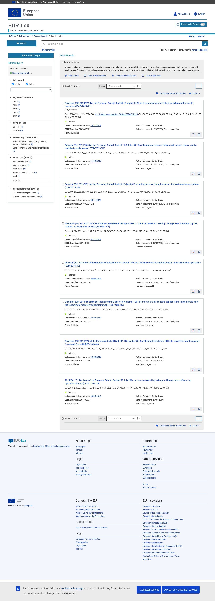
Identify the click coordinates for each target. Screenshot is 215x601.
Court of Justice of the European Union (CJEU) (163, 519)
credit (16, 176)
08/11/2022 (96, 200)
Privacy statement (84, 474)
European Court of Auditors (154, 526)
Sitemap (79, 453)
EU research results (151, 471)
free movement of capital (25, 172)
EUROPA (12, 36)
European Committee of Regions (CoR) (160, 536)
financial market (21, 165)
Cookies (79, 549)
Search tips (49, 50)
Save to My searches (96, 75)
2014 (16, 116)
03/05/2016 (96, 396)
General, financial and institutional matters (31, 149)
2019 (16, 105)
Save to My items (153, 75)
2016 (16, 109)
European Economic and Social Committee (161, 533)
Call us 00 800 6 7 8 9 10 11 (88, 506)
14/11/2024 (96, 125)
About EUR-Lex (149, 446)
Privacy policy (82, 542)
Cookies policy (82, 468)
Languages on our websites (88, 539)
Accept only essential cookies (180, 589)
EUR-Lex (18, 25)
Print (202, 36)
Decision (18, 130)
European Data (149, 464)
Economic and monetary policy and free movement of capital (29, 142)
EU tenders (147, 468)
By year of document (22, 97)
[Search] (205, 43)
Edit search (73, 75)
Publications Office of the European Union (51, 446)
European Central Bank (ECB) (155, 523)
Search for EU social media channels (92, 527)
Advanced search (40, 36)
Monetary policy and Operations (27, 196)
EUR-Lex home (24, 36)
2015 (16, 112)
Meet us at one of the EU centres (90, 516)
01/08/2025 (96, 161)
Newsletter (147, 450)
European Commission (153, 516)
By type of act (19, 123)
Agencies (147, 559)
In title (17, 84)
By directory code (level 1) (25, 137)
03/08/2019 (96, 278)
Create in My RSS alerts (125, 75)
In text (31, 84)
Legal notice (81, 464)
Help (193, 36)
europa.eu (28, 505)
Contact (79, 450)
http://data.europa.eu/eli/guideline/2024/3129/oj (116, 114)
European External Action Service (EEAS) (160, 529)
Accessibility (81, 471)
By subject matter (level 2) (25, 188)
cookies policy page (72, 588)
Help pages (81, 446)
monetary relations (22, 161)
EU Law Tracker (150, 487)
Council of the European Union (156, 513)
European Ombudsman (153, 542)
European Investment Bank (155, 539)
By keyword (18, 80)
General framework (20, 73)
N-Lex (145, 484)
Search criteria (71, 62)
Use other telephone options (88, 509)
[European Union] (16, 501)
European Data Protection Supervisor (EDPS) (162, 546)
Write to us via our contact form (89, 513)
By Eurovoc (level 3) (22, 157)
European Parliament (152, 506)
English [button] (201, 14)
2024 (16, 101)
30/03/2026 (96, 318)
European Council (150, 509)
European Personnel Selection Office (159, 552)
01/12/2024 (96, 239)
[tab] (132, 62)
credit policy (19, 169)
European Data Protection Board (157, 549)
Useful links (148, 453)
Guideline (18, 127)
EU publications (149, 478)
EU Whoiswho (149, 474)
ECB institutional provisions (26, 193)
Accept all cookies (149, 589)
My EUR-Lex (184, 14)
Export (195, 93)
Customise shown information (173, 93)
